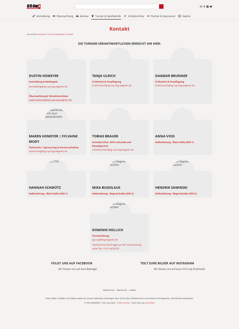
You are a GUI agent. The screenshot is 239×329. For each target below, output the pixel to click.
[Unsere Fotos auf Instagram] (207, 6)
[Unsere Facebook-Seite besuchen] (204, 6)
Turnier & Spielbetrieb (56, 34)
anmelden (150, 302)
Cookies (132, 290)
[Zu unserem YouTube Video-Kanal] (210, 6)
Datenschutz (109, 290)
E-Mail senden (123, 302)
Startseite (41, 34)
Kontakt (70, 34)
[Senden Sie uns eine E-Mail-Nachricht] (201, 6)
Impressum (122, 290)
